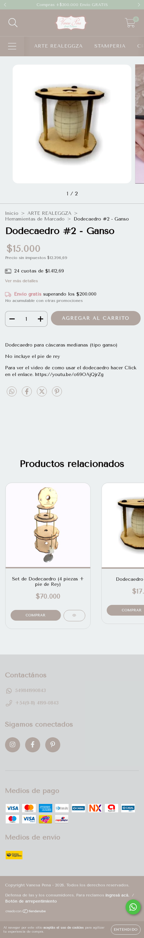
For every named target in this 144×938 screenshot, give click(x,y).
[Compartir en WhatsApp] (12, 391)
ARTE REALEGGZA (58, 46)
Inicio (11, 213)
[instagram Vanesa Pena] (12, 744)
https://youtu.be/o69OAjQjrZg (69, 374)
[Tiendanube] (26, 912)
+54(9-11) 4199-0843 (37, 703)
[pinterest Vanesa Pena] (52, 744)
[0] (130, 24)
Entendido (126, 930)
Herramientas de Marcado (35, 219)
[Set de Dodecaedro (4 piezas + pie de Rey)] (74, 615)
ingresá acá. (117, 895)
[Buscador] (13, 23)
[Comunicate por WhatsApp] (133, 907)
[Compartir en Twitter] (43, 394)
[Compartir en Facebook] (27, 394)
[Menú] (12, 46)
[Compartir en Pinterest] (57, 394)
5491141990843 (30, 690)
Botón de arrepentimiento (31, 901)
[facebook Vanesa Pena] (32, 744)
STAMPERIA (110, 46)
